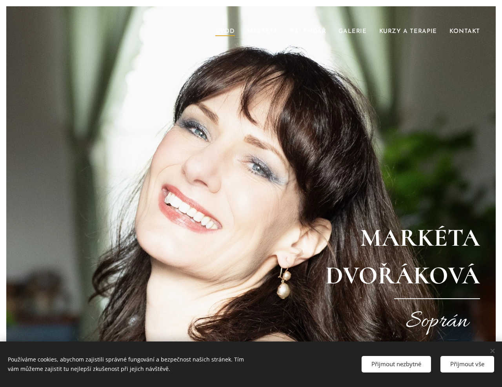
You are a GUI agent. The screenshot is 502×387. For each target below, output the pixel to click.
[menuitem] (227, 32)
